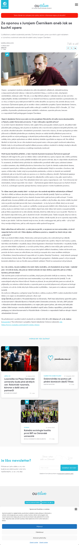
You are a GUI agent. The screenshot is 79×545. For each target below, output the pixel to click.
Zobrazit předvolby (39, 538)
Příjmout (39, 526)
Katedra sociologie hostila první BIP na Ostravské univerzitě (37, 433)
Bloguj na (47, 502)
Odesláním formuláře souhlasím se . (57, 473)
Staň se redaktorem (33, 502)
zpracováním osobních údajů (65, 473)
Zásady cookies (34, 542)
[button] (76, 509)
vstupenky (6, 322)
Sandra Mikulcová (7, 43)
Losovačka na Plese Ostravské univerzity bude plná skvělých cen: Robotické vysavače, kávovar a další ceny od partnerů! (19, 384)
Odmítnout (39, 532)
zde (60, 322)
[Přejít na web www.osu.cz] (5, 4)
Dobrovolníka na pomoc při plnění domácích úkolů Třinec (59, 380)
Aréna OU (3, 47)
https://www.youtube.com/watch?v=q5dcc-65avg (20, 325)
